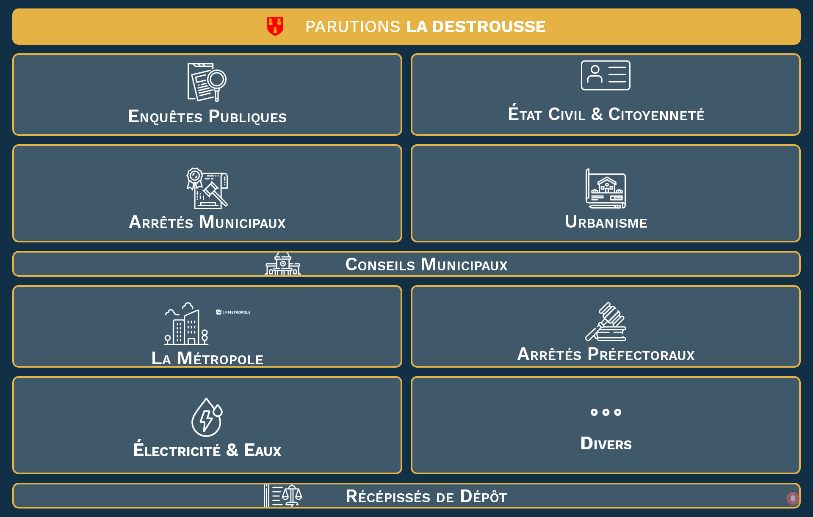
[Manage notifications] (793, 498)
